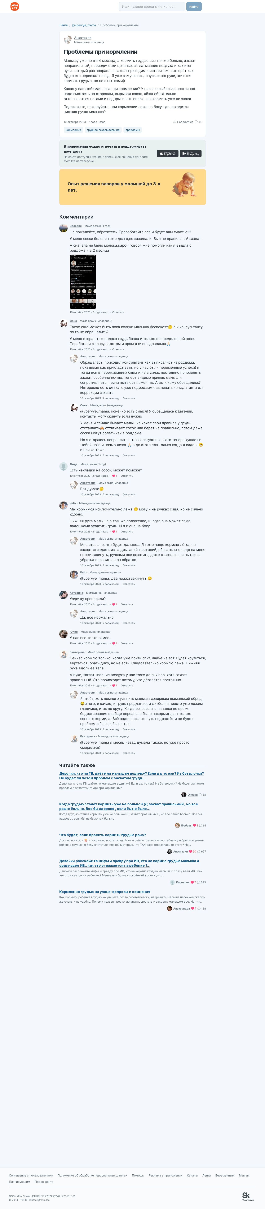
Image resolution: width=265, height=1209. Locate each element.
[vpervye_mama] (74, 358)
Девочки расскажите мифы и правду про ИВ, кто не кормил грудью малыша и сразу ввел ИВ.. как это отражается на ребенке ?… (129, 863)
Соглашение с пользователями (31, 1175)
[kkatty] (63, 595)
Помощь (138, 1175)
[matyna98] (63, 323)
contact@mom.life (39, 1199)
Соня (73, 321)
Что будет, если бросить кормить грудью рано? (102, 835)
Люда (74, 464)
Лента (63, 25)
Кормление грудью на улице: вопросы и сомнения (104, 891)
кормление (73, 129)
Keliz (73, 503)
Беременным (224, 1175)
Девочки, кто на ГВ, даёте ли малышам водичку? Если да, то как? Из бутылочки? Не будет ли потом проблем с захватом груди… (131, 775)
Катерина (76, 592)
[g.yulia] (63, 634)
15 (200, 122)
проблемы (132, 129)
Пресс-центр (44, 1181)
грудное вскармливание (103, 129)
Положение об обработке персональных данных (92, 1175)
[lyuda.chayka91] (63, 466)
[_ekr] (63, 654)
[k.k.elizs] (63, 505)
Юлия (74, 631)
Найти (194, 6)
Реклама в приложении (165, 1175)
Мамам (244, 1175)
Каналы (192, 1175)
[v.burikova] (63, 228)
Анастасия (82, 38)
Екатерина (77, 652)
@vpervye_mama (84, 25)
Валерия (76, 226)
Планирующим (19, 1181)
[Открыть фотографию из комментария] (83, 282)
